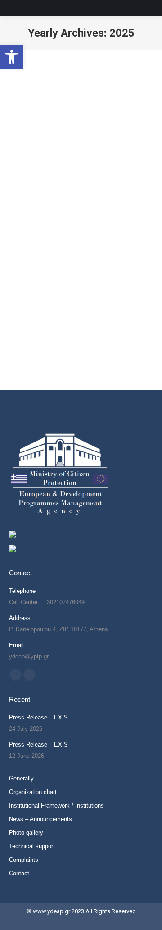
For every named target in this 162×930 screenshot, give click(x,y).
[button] (11, 57)
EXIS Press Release (60, 178)
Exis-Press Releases (46, 193)
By (98, 193)
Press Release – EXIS (38, 717)
